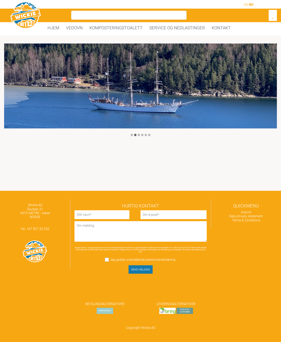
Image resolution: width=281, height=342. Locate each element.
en (246, 5)
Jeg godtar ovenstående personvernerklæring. (143, 260)
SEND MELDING (140, 269)
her (140, 252)
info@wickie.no (125, 250)
